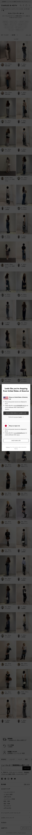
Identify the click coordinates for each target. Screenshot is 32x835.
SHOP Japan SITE (16, 440)
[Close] (28, 386)
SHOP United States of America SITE (16, 413)
